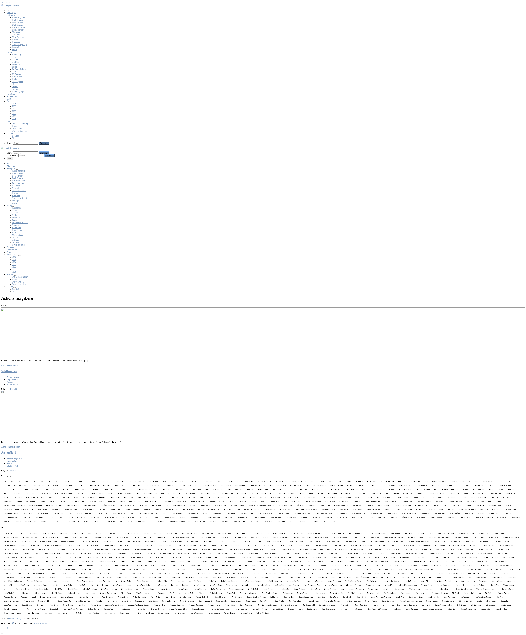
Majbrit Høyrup (419, 577)
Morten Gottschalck (217, 589)
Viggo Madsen (214, 613)
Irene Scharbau (389, 557)
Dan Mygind (473, 545)
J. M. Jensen (447, 557)
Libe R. (353, 573)
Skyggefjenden (376, 513)
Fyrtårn (320, 493)
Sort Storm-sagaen (11, 517)
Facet (491, 489)
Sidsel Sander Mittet (83, 601)
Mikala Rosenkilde (22, 589)
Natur (446, 505)
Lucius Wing (343, 501)
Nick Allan (386, 589)
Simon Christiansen (186, 601)
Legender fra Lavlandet (237, 501)
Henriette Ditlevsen (156, 557)
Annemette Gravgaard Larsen (184, 537)
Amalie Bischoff (207, 533)
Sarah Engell (361, 597)
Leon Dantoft (327, 573)
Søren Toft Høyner (410, 605)
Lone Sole (52, 577)
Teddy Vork (26, 609)
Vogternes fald (200, 521)
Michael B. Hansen (373, 585)
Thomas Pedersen (240, 609)
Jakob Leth (123, 561)
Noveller (508, 505)
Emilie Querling (341, 549)
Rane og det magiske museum (305, 509)
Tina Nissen (343, 609)
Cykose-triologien (69, 485)
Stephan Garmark (465, 601)
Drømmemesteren (81, 489)
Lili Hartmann (366, 573)
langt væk (111, 501)
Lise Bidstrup (25, 577)
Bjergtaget (402, 481)
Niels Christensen (507, 589)
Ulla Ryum (150, 613)
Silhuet (205, 513)
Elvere (292, 489)
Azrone (331, 481)
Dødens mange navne (200, 489)
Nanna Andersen (299, 589)
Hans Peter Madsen (485, 553)
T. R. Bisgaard (475, 605)
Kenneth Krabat (236, 569)
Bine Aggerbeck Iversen (511, 537)
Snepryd (480, 513)
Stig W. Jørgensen (10, 605)
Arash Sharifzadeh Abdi (259, 537)
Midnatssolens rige (127, 505)
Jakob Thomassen (153, 561)
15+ (48, 481)
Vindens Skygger (158, 521)
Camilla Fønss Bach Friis (275, 541)
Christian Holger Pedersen (186, 545)
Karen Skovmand (395, 565)
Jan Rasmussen (228, 561)
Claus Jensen (409, 545)
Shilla (164, 513)
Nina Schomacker (142, 593)
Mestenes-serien (73, 505)
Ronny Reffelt (156, 597)
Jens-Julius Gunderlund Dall (377, 561)
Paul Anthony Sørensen (248, 593)
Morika (192, 505)
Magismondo (486, 501)
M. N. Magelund (278, 577)
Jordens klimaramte (384, 497)
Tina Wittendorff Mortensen (378, 609)
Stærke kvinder (169, 517)
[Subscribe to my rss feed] (7, 628)
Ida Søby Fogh (336, 557)
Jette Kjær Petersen (11, 565)
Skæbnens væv (439, 513)
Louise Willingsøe (154, 577)
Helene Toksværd (27, 557)
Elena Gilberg (259, 549)
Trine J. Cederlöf (78, 613)
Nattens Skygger (421, 505)
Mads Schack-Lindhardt (326, 577)
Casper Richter (439, 541)
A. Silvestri (33, 533)
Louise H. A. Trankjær (104, 577)
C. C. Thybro (220, 541)
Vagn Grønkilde (179, 613)
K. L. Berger (347, 565)
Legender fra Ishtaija (216, 501)
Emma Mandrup (410, 549)
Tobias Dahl (451, 609)
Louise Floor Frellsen (83, 577)
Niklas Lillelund (40, 593)
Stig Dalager (505, 601)
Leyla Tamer (341, 573)
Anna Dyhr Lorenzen (466, 533)
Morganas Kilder (179, 505)
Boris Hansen (150, 541)
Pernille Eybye (302, 593)
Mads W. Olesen (345, 577)
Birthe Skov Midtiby (28, 541)
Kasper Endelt (87, 569)
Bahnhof (359, 481)
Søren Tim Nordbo (380, 605)
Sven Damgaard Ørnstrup (267, 605)
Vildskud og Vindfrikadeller (138, 521)
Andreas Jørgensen (315, 533)
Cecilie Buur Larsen (501, 541)
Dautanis (106, 485)
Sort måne (506, 513)
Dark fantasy (94, 485)
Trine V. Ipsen (125, 613)
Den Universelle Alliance (316, 485)
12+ (26, 481)
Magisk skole (471, 501)
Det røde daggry (388, 485)
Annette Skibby (240, 537)
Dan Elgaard (440, 545)
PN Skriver (489, 593)
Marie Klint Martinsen (274, 581)
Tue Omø (137, 613)
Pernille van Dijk (373, 593)
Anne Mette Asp (162, 537)
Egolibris (250, 489)
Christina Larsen (304, 545)
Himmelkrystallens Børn (146, 497)
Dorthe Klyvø (177, 549)
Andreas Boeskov (296, 533)
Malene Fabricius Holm (477, 577)
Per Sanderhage (390, 593)
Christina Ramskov (321, 545)
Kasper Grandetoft (103, 569)
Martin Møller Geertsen (391, 581)
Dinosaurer (448, 485)
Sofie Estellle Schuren (331, 601)
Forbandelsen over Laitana (147, 493)
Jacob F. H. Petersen (510, 557)
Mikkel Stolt (58, 589)
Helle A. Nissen (59, 557)
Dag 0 (82, 485)
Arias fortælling (207, 481)
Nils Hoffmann (126, 593)
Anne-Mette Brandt (123, 537)
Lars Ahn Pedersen (69, 573)
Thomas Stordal (277, 609)
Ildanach (287, 497)
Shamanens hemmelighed (148, 513)
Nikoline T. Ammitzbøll (108, 593)
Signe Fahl (99, 601)
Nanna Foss (315, 589)
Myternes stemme (285, 505)
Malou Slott (512, 577)
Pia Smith (455, 593)
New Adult (480, 505)
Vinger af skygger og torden (180, 521)
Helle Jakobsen (75, 557)
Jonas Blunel (163, 565)
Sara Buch (321, 597)
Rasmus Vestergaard (48, 597)
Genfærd (395, 493)
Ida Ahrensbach (301, 557)
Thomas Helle (141, 609)
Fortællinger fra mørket (286, 493)
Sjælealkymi (216, 513)
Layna (122, 501)
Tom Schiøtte (485, 609)
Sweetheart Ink (196, 517)
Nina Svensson (159, 593)
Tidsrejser (328, 517)
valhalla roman (30, 521)
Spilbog (50, 517)
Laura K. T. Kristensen (201, 573)
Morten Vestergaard (236, 589)
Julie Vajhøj (334, 565)
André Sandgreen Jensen (376, 533)
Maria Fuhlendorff (104, 581)
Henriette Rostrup (194, 557)
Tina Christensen (328, 609)
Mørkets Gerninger (341, 505)
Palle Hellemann (216, 593)
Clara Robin (381, 545)
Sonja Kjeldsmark (388, 601)
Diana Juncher (43, 549)
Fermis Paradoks (96, 493)
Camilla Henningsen (296, 541)
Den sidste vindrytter (258, 485)
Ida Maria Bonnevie (319, 557)
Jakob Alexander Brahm (55, 561)
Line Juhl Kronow (437, 573)
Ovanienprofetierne (132, 509)
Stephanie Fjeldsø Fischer (486, 601)
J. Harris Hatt (419, 557)
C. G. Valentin (245, 541)
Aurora (312, 481)
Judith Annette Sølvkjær (247, 565)
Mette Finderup (160, 585)
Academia (80, 481)
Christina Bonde (267, 545)
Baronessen (371, 481)
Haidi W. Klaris (395, 553)
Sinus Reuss (251, 601)
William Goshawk (262, 613)
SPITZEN (60, 517)
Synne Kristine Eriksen (289, 605)
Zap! (325, 521)
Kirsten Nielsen (303, 569)
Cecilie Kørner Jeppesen (53, 545)
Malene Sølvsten (497, 577)
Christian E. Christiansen (144, 545)
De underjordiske (421, 485)
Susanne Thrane (213, 605)
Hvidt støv (263, 497)
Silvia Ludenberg (168, 601)
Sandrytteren (27, 513)
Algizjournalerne (118, 481)
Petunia (201, 509)
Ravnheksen (357, 509)
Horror (201, 497)
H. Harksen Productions (35, 497)
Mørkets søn (356, 505)
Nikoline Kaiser (90, 593)
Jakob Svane (136, 561)
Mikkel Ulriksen (72, 589)
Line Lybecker (473, 573)
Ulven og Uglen (464, 517)
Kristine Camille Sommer (449, 569)
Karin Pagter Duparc (27, 569)
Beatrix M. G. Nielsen (416, 537)
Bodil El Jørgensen (134, 541)
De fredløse (136, 485)
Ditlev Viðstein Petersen (121, 549)
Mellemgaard (500, 501)
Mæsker (312, 505)
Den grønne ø (225, 485)
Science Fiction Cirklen (84, 513)
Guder (465, 493)
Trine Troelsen (109, 613)
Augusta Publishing (298, 481)
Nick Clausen (399, 589)
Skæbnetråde (454, 513)
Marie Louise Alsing (294, 581)
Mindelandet (143, 505)
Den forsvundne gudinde (187, 485)
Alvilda (164, 481)
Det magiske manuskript (356, 485)
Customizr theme (40, 623)
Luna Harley (203, 577)
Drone (46, 489)
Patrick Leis (231, 593)
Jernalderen (367, 497)
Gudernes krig (495, 493)
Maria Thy (212, 581)
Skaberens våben (246, 513)
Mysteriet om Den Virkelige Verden (261, 505)
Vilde (121, 521)
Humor (252, 497)
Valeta (18, 521)
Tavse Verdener (275, 517)
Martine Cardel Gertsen (353, 581)
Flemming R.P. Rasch (52, 553)
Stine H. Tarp (68, 605)
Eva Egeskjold (441, 549)
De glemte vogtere (152, 485)
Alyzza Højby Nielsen (189, 533)
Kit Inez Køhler (336, 569)
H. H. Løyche (367, 553)
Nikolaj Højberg (56, 593)
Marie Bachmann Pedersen (251, 581)
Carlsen (7, 485)
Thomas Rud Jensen (259, 609)
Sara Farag (334, 597)
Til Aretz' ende (341, 517)
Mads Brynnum (294, 577)
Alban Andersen (77, 533)
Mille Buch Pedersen (109, 589)
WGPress (268, 521)
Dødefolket (166, 489)
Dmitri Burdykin (162, 549)
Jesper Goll (449, 561)
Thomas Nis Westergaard (219, 609)
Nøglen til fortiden (87, 509)
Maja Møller (404, 577)
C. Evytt (232, 541)
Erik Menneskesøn (377, 489)
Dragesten (24, 489)
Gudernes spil (510, 493)
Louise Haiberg (122, 577)
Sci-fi (70, 513)
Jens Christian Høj (399, 561)
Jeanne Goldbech (355, 561)
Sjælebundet (230, 513)
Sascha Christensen (11, 601)
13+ (33, 481)
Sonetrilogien (493, 513)
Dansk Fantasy (14, 618)
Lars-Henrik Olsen (40, 573)
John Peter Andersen (86, 565)
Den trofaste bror (296, 485)
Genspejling (407, 493)
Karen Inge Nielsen (364, 565)
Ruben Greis (170, 597)
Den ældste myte (336, 485)
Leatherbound (134, 501)
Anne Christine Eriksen (143, 537)
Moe (166, 505)
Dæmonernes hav (127, 489)
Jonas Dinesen (178, 565)
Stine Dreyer (54, 605)
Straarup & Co (144, 517)
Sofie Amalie (279, 601)
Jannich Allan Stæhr (187, 561)
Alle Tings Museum (136, 481)
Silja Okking (153, 601)
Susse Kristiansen (246, 605)
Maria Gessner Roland (124, 581)
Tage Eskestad (505, 605)
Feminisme (82, 493)
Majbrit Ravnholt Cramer (438, 577)
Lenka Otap (314, 573)
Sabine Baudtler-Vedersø (256, 597)
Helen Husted (44, 557)
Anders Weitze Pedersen (276, 533)
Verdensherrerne (108, 521)
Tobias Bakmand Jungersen (432, 609)
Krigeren (62, 501)
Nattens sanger (383, 505)
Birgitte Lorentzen (10, 541)
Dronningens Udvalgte (61, 489)
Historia (175, 497)
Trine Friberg (62, 613)
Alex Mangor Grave (131, 533)
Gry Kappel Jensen (270, 553)
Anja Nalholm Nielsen (425, 533)
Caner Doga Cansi (333, 541)
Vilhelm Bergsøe (230, 613)
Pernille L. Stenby (318, 593)
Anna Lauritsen (484, 533)
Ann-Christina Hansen (446, 533)
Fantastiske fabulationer (64, 493)
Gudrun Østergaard (335, 553)
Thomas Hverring (157, 609)
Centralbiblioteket (20, 485)
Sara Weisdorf (464, 597)
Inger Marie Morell (353, 557)
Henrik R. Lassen (246, 557)
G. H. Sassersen (136, 553)
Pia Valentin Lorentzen (472, 593)
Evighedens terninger (450, 489)
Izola (357, 497)
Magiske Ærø (440, 501)
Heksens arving (88, 497)
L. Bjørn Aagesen (513, 569)
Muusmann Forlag (237, 505)
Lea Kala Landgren (221, 573)
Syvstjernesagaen (213, 517)
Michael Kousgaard (443, 585)
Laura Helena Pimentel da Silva (158, 573)
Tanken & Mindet (258, 517)
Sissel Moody (265, 601)
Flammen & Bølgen (125, 493)
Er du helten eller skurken (356, 489)
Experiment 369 (478, 489)
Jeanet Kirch (277, 561)
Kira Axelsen (288, 569)
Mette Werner (294, 585)
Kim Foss (275, 569)
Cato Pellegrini (484, 541)
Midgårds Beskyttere (107, 505)
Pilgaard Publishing (251, 509)
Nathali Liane (373, 589)
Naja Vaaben (268, 589)
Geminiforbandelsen (380, 493)
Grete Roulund (253, 553)
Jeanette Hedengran (293, 561)
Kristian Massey (405, 569)
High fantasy (128, 497)
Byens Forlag (487, 481)
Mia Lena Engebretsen (333, 585)
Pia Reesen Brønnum (439, 593)
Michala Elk (494, 585)
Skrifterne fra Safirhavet (323, 513)
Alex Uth (146, 533)
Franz (311, 493)
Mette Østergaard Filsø (311, 585)
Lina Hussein (401, 573)
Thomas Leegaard (198, 609)
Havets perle (53, 497)
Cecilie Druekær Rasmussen (14, 545)
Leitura (253, 501)
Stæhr (157, 517)
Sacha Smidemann (306, 597)
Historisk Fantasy (188, 497)
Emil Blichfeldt (325, 549)
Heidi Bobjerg (502, 553)
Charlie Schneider (73, 545)
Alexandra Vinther (112, 533)
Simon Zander (236, 601)
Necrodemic (456, 505)
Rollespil (419, 509)
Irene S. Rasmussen (371, 557)
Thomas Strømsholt (295, 609)
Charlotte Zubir (124, 545)
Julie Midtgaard (320, 565)
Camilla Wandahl (314, 541)
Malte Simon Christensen (13, 581)
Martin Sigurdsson (480, 581)
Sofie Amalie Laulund (296, 601)
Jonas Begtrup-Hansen (145, 565)
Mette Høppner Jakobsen (179, 585)
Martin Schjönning (462, 581)
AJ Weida (63, 533)
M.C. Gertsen (231, 577)
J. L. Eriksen (433, 557)
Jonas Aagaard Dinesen (123, 565)
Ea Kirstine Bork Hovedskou (239, 549)
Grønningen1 (454, 493)
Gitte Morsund (183, 553)
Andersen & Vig (177, 481)
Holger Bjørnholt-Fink (283, 557)
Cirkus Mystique (38, 485)
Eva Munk (469, 549)
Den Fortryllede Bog (208, 485)
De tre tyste (374, 485)
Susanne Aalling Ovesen (114, 605)
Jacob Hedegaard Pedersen (14, 561)
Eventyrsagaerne (423, 489)
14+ (41, 481)
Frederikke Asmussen (103, 553)
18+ (55, 481)
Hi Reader (163, 497)
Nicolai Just (429, 589)
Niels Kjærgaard (24, 593)
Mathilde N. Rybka (40, 585)
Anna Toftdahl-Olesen (51, 537)
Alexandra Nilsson (94, 533)
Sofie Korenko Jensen (352, 601)
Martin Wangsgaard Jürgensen (503, 581)
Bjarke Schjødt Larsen (48, 541)
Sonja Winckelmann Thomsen (410, 601)
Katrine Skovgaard (162, 569)
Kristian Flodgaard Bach (385, 569)
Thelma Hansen (93, 609)
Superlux (182, 517)
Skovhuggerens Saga (302, 513)
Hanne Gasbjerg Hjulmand (415, 553)
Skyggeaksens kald (358, 513)
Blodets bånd (415, 481)
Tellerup (304, 517)
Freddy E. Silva (85, 553)
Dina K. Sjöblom (60, 549)
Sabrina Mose (289, 597)
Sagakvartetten (510, 509)
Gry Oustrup (286, 553)
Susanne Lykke (159, 605)
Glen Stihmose (222, 553)
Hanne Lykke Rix (435, 553)
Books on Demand (457, 481)
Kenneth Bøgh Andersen (199, 569)
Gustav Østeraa (352, 553)
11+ (19, 481)
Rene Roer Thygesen (105, 597)
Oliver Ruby (189, 593)
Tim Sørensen (312, 609)
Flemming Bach (503, 549)
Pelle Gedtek (287, 593)
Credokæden (53, 485)
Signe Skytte (112, 601)
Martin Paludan (410, 581)
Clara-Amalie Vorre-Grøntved (362, 545)
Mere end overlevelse (54, 505)
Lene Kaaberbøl (270, 573)
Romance (430, 509)
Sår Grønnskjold (308, 605)
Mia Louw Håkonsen (353, 585)
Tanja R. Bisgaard (10, 609)
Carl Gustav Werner (376, 541)
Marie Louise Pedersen (314, 581)
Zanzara (316, 521)
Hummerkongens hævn (236, 497)
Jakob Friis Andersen (107, 561)
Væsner (213, 521)
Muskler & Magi (220, 505)
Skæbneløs (424, 513)
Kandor (425, 497)
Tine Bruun (396, 609)
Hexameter (115, 497)
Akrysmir (104, 481)
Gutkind (6, 497)
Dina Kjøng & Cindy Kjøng (80, 549)
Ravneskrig (344, 509)
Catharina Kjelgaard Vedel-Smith (462, 541)
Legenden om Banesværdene (174, 501)
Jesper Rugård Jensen (479, 561)
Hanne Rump (452, 553)
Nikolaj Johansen (73, 593)
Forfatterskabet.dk (168, 493)
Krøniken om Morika (77, 501)
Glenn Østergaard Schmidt (203, 553)
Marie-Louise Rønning (228, 581)
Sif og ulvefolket (177, 513)
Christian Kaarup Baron (230, 545)
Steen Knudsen (432, 601)
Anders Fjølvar (241, 533)
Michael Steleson (478, 585)
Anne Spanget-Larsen (207, 537)
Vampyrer (44, 521)
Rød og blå (496, 509)
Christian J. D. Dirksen (208, 545)
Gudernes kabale (479, 493)
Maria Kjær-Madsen (144, 581)
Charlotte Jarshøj (91, 545)
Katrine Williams (180, 569)
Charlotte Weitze (108, 545)
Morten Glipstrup (199, 589)
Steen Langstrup (448, 601)
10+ (11, 481)
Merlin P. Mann (102, 585)
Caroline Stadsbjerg (395, 541)
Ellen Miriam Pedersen (307, 549)
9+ (5, 481)
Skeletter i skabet (283, 513)
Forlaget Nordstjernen (209, 493)
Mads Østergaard (362, 577)
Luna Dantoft (189, 577)
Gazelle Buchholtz (167, 553)
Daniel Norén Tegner (457, 545)
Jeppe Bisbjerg (435, 561)
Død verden (217, 489)
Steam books (94, 517)
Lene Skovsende (299, 573)
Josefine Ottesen (228, 565)
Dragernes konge (504, 485)
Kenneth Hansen (219, 569)
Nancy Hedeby (283, 589)
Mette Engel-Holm (143, 585)
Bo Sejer (163, 541)
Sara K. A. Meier (433, 597)
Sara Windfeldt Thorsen (483, 597)
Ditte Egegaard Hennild (143, 549)
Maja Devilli (391, 577)
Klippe (19, 501)
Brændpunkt (473, 481)
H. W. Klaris (381, 553)
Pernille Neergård (336, 593)
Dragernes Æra (9, 489)
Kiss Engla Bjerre (319, 569)
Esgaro (391, 489)
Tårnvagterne (407, 517)
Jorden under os (402, 497)
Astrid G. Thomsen (359, 537)
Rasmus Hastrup (10, 597)
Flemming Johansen (11, 553)
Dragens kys (478, 485)
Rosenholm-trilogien (446, 509)
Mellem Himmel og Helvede (14, 505)
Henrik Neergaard (228, 557)
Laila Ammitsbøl (23, 573)
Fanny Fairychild (44, 493)
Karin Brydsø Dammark (503, 565)
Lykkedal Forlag (391, 501)
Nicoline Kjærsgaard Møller (486, 589)
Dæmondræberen (109, 489)
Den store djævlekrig (278, 485)
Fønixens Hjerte (347, 493)
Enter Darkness (336, 489)
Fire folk (110, 493)
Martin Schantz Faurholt (442, 581)
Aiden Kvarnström (48, 533)
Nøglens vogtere (70, 509)
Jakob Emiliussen (87, 561)
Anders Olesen (256, 533)
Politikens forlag (269, 509)
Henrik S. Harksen (264, 557)
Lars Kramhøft (104, 573)
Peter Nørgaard (421, 593)
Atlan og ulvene (281, 481)
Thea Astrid (53, 609)
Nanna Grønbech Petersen (334, 589)
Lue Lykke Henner (173, 577)
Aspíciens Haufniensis (302, 537)
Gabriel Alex (151, 553)
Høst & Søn (275, 497)
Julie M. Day (305, 565)
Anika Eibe (408, 533)
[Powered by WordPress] (13, 623)
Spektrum (38, 517)
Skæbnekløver (391, 513)
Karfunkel (451, 497)
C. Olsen (258, 541)
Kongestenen (31, 501)
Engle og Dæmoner (319, 489)
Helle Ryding (121, 557)
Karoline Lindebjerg (47, 569)
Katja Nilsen (133, 569)
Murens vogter (204, 505)
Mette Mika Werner (263, 585)
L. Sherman (8, 573)
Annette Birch (225, 537)
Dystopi (95, 489)
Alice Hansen (172, 533)
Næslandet (56, 509)
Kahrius (415, 497)
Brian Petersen (192, 541)
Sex (132, 513)
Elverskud (303, 489)
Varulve (86, 521)
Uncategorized (163, 613)
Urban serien (502, 517)
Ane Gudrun (395, 533)
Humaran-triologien (216, 497)
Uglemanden (421, 517)
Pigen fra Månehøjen (232, 509)
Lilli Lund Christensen (383, 573)
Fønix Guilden (362, 493)
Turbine (370, 517)
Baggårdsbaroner (345, 481)
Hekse (75, 497)
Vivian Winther (246, 613)
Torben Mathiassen (33, 613)
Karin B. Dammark (483, 565)
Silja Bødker (139, 601)
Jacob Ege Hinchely (490, 557)
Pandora (147, 509)
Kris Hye (368, 569)
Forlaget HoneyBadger (187, 493)
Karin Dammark (9, 569)
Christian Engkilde (164, 545)
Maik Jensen (378, 577)
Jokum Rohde (104, 565)
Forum (302, 493)
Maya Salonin (69, 585)
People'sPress (188, 509)
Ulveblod (451, 517)
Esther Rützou (426, 549)
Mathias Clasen (23, 585)
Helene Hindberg (10, 557)
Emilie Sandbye (357, 549)
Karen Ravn (379, 565)
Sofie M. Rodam (371, 601)
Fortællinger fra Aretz (245, 493)
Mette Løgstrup (231, 585)
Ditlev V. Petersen (101, 549)
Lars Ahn (54, 573)
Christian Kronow (249, 545)
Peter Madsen (406, 593)
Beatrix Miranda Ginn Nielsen (439, 537)
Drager (490, 485)
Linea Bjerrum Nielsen (418, 573)
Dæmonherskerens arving (148, 489)
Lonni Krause (66, 577)
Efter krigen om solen (234, 489)
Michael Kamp (426, 585)
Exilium (465, 489)
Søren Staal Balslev (362, 605)
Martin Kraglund (373, 581)
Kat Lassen (147, 569)
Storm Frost (81, 605)
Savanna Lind (28, 601)
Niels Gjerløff (8, 593)
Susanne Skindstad (195, 605)
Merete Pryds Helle (85, 585)
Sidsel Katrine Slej (64, 601)
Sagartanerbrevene (11, 513)
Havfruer (65, 497)
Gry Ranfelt (319, 553)
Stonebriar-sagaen (128, 517)
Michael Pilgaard (461, 585)
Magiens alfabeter (424, 501)
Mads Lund (308, 577)
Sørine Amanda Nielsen (443, 605)
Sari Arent (500, 597)
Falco (6, 493)
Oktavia (102, 509)
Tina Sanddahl (357, 609)
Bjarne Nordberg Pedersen (89, 541)
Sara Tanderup (449, 597)
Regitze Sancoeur (86, 597)
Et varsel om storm (405, 489)
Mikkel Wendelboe (90, 589)
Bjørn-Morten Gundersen (113, 541)
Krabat (43, 501)
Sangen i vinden (43, 513)
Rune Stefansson (221, 597)
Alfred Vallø (158, 533)
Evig (435, 489)
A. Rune (22, 533)
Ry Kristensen (237, 597)
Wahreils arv (255, 521)
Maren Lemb (52, 581)
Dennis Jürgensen (10, 549)
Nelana (468, 505)
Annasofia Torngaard (30, 537)
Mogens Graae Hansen (129, 589)
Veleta (95, 521)
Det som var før (404, 485)
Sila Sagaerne (192, 513)
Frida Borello (120, 553)
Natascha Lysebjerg (356, 589)
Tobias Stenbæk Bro (468, 609)
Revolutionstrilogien (404, 509)
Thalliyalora (315, 517)
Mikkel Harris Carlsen (41, 589)
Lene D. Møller (238, 573)
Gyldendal (18, 497)
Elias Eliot (272, 549)
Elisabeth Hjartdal (287, 549)
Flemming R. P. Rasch (31, 553)
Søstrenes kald (242, 517)
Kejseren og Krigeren (478, 497)
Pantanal (158, 509)
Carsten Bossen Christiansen (418, 541)
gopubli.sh (420, 493)
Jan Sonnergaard (245, 561)
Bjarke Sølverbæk (67, 541)
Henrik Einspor (211, 557)
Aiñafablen (93, 481)
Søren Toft (395, 605)
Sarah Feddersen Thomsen (381, 597)
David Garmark (488, 545)
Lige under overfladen (292, 501)
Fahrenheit (512, 489)
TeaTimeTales (291, 517)
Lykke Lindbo (217, 577)
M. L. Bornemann (261, 577)
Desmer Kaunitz (28, 549)
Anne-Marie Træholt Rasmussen (76, 537)
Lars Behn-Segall (87, 573)
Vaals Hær (8, 521)
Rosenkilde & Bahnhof (467, 509)
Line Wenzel (504, 573)
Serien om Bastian (119, 513)
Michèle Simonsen (510, 585)
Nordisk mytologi (494, 505)
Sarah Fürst (400, 597)
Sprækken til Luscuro (76, 517)
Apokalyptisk (192, 481)
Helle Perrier (107, 557)
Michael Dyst (389, 585)
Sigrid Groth (126, 601)
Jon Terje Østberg (210, 565)
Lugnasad (356, 501)
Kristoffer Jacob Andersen (472, 569)
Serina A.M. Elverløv (45, 601)
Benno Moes (478, 537)
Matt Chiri (55, 585)
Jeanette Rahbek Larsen (315, 561)
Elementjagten (263, 489)
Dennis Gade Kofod (506, 545)
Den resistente (240, 485)
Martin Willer (8, 585)
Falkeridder (29, 493)
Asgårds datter (232, 481)
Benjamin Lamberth (462, 537)
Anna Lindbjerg (500, 533)
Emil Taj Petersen (393, 549)
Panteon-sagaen (172, 509)
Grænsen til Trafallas (436, 493)
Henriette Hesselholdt (176, 557)
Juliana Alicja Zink (289, 565)
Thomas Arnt (108, 609)
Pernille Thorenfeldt (355, 593)
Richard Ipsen (123, 597)
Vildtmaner (9, 371)
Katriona (462, 497)
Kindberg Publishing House (501, 497)
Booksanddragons (439, 481)
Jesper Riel (462, 561)
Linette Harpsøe (489, 573)
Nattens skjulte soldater (402, 505)
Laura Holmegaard (182, 573)
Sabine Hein (274, 597)
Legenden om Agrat (151, 501)
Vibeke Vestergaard (197, 613)
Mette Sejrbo (279, 585)
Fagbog (500, 489)
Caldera (500, 481)
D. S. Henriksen (425, 545)
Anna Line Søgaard (11, 537)
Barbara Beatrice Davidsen (394, 537)
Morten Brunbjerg (166, 589)
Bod (426, 481)
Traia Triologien (357, 517)
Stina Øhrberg (27, 605)
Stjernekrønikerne (109, 517)
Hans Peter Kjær (467, 553)
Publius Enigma (503, 593)
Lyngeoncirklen (407, 501)
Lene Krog (284, 573)
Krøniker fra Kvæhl (97, 501)
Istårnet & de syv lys (327, 497)
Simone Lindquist (205, 601)
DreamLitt (35, 489)
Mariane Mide (161, 581)
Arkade (220, 481)
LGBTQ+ (263, 501)
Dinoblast (435, 485)
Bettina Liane (493, 537)
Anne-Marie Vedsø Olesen (102, 537)
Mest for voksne (89, 505)
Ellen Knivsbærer (279, 489)
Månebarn (300, 505)
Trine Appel (48, 613)
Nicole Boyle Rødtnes (463, 589)
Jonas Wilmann (194, 565)
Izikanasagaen (345, 497)
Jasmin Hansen (262, 561)
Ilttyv (296, 497)
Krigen (52, 501)
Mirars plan (156, 505)
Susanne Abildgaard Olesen (138, 605)
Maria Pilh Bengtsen (196, 581)
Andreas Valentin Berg (335, 533)
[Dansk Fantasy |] (10, 5)
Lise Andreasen (9, 577)
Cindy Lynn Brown (340, 545)
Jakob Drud (72, 561)
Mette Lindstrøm (215, 585)
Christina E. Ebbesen (285, 545)
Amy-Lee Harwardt (224, 533)
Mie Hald (7, 589)
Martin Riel (425, 581)
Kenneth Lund (251, 569)
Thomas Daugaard (125, 609)
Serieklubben (103, 513)
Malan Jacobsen (458, 577)
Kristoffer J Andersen (494, 569)
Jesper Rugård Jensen (501, 561)
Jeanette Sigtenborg (336, 561)
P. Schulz (201, 593)
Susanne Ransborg (176, 605)
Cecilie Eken (34, 545)
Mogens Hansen (149, 589)
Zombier (335, 521)
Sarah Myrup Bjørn (416, 597)
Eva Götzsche (456, 549)
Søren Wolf (426, 605)
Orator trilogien (114, 509)
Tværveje (381, 517)
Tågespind (393, 517)
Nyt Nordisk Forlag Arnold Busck (16, 509)
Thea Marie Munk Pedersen (72, 609)
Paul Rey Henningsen (270, 593)
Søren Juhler (345, 605)
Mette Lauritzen (199, 585)
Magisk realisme (456, 501)
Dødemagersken (181, 489)
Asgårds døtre (248, 481)
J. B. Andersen (405, 557)
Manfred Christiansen (35, 581)
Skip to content (7, 2)
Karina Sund (467, 565)
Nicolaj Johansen (444, 589)
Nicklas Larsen (414, 589)
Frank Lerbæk (70, 553)
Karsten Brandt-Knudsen (68, 569)
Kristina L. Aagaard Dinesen (425, 569)
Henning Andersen (137, 557)
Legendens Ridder (197, 501)
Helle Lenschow (92, 557)
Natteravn (435, 505)
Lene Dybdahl (254, 573)
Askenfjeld (8, 452)
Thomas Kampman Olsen (177, 609)
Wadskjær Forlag (240, 521)
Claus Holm (395, 545)
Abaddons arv (67, 481)
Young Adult (304, 521)
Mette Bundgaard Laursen (122, 585)
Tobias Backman (411, 609)
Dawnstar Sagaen (121, 485)
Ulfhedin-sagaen (437, 517)
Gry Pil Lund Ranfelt (302, 553)
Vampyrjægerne (58, 521)
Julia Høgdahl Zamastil (269, 565)
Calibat (510, 481)
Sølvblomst (228, 517)
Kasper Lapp (120, 569)
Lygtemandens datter (373, 501)
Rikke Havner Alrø (139, 597)
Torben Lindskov (500, 609)
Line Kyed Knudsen (456, 573)
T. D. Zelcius (461, 605)
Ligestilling (275, 501)
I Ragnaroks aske (309, 497)
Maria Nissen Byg (177, 581)
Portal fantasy (285, 509)
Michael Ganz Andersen (408, 585)
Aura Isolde (375, 537)
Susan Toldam (229, 605)
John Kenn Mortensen (51, 565)
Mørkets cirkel (324, 505)
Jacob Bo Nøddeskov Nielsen (467, 557)
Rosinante (484, 509)
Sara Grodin (347, 597)
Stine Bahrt (41, 605)
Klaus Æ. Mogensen (353, 569)
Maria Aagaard (67, 581)
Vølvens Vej (224, 521)
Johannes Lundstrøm (31, 565)
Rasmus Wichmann (67, 597)
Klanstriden (8, 501)
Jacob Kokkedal (35, 561)
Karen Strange (411, 565)
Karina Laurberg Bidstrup (431, 565)
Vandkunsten (74, 521)
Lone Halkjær (39, 577)
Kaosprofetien (438, 497)
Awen (322, 481)
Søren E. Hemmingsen (327, 605)
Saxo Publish (58, 513)
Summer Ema (95, 605)
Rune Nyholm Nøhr (203, 597)
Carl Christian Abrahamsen (354, 541)
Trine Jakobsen (94, 613)
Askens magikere (264, 481)
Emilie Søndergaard (375, 549)
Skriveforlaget (342, 513)
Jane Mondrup (169, 561)
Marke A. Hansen (334, 581)
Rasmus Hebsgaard (28, 597)
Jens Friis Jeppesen (417, 561)
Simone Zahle (221, 601)
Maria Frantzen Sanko (85, 581)
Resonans (388, 509)
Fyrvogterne (332, 493)
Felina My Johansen (485, 549)
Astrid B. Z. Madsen (340, 537)
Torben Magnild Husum (12, 613)
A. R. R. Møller (9, 533)
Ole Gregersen (175, 593)
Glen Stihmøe (238, 553)
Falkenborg (16, 493)
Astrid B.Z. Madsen (322, 537)
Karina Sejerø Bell (451, 565)
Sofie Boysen (314, 601)
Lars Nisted (118, 573)
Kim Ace (264, 569)
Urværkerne (515, 517)
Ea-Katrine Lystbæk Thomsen (213, 549)
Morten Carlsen (183, 589)
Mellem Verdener (35, 505)
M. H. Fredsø (245, 577)
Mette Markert (247, 585)
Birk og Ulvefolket (387, 481)
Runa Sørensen (185, 597)
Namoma (369, 505)
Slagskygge (468, 513)
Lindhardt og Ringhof (313, 501)
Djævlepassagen (463, 485)
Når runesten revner (39, 509)
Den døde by (168, 485)
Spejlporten (26, 517)
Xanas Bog (280, 521)
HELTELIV (102, 497)
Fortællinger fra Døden (265, 493)
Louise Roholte (138, 577)
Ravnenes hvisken (328, 509)
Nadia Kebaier (253, 589)
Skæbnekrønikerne (408, 513)
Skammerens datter (265, 513)
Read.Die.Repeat (373, 509)
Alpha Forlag (153, 481)
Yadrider (292, 521)
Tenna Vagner (39, 609)
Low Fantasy (330, 501)
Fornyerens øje (227, 493)
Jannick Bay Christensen (208, 561)
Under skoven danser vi (484, 517)
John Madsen (69, 565)
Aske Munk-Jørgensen (281, 537)
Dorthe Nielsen (192, 549)
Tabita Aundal (490, 605)
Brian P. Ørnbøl (176, 541)
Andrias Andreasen (355, 533)
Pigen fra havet (213, 509)
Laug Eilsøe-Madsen (134, 573)
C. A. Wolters (206, 541)
